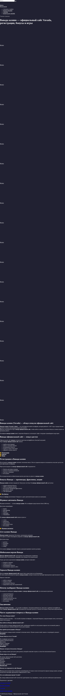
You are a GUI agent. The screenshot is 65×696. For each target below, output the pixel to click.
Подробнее (3, 646)
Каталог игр (3, 665)
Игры (3, 455)
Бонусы (4, 454)
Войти (1, 5)
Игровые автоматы (7, 528)
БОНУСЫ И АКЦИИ (9, 13)
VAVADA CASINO (5, 683)
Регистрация (3, 6)
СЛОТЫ (5, 12)
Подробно (3, 633)
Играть (2, 45)
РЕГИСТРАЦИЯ (7, 10)
